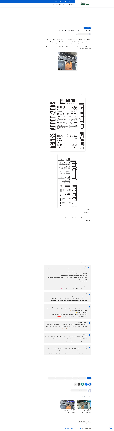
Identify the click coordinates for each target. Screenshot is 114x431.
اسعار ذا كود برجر (87, 27)
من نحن (65, 1)
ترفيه (57, 4)
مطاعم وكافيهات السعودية (79, 390)
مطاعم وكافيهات (70, 4)
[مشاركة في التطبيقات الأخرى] (75, 384)
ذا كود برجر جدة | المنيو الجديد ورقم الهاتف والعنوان (85, 411)
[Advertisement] (57, 18)
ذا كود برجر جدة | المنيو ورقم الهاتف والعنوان (69, 411)
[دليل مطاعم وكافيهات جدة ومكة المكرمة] (83, 3)
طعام (60, 4)
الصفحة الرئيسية (71, 1)
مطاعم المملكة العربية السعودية (84, 421)
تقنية (54, 4)
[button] (86, 384)
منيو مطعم (88, 423)
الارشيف (56, 1)
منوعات (63, 4)
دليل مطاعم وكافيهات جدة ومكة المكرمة (73, 428)
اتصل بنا (60, 1)
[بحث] (23, 5)
